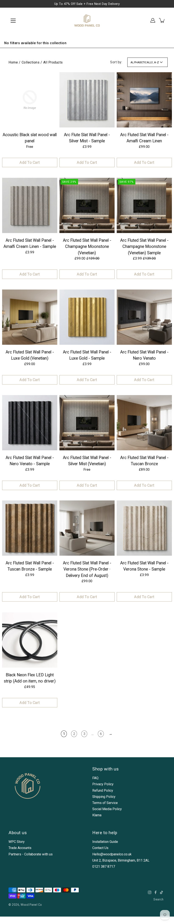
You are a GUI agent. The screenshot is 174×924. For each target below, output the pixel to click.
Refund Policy (102, 790)
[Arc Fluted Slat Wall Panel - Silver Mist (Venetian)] (87, 422)
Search (158, 899)
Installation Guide (105, 842)
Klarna (96, 815)
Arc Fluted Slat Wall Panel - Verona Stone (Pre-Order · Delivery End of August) (87, 569)
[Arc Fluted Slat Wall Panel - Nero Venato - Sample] (29, 422)
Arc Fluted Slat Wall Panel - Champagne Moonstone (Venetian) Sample (144, 246)
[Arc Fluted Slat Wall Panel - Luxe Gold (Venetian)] (29, 317)
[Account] (152, 20)
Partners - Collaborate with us (30, 854)
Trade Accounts (19, 848)
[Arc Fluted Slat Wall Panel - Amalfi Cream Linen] (144, 99)
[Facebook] (155, 892)
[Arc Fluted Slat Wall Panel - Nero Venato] (144, 317)
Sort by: (116, 62)
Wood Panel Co (31, 904)
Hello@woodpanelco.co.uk (112, 854)
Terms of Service (105, 803)
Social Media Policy (107, 809)
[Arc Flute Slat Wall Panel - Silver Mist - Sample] (87, 99)
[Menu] (13, 20)
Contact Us (100, 848)
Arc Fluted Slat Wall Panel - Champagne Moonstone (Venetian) (87, 246)
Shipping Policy (103, 797)
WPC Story (16, 842)
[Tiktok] (161, 892)
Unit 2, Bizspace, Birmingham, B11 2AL (120, 860)
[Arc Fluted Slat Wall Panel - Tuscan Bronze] (144, 422)
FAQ (95, 778)
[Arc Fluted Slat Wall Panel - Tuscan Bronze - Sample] (29, 528)
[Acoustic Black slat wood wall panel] (29, 99)
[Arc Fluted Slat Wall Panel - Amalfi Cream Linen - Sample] (29, 205)
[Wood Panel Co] (87, 20)
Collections (31, 62)
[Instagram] (150, 892)
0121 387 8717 (103, 867)
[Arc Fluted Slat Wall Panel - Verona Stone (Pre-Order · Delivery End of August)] (87, 528)
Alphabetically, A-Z (144, 62)
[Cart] (162, 20)
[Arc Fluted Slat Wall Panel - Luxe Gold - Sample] (87, 317)
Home (13, 62)
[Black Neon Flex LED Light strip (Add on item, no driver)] (29, 640)
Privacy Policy (103, 784)
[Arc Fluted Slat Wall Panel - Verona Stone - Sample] (144, 528)
